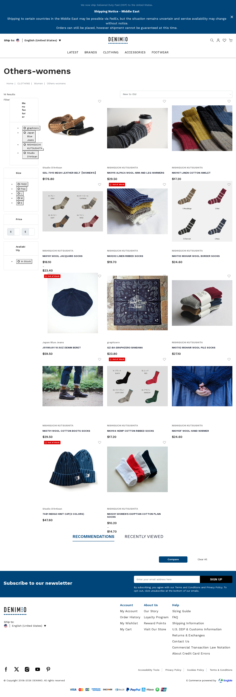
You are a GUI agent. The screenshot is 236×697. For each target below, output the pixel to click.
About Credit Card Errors (191, 653)
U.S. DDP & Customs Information (197, 629)
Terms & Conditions (221, 669)
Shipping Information (188, 623)
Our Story (151, 611)
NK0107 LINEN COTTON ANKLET (191, 172)
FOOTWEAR (160, 52)
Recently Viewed (144, 536)
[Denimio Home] (118, 40)
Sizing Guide (181, 611)
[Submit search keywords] (212, 41)
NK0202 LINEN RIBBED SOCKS (125, 256)
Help (175, 605)
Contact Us (180, 641)
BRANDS (90, 52)
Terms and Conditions (187, 587)
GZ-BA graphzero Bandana (125, 347)
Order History (130, 617)
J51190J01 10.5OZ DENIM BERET (62, 347)
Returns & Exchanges (188, 635)
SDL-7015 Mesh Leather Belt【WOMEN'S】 (70, 172)
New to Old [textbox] (129, 94)
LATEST (72, 52)
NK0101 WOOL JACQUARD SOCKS (63, 256)
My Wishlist (129, 623)
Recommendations (93, 536)
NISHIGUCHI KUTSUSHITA (122, 167)
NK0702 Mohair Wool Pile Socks (193, 347)
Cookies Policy (195, 669)
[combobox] (176, 94)
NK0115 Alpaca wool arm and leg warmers (135, 172)
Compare (173, 559)
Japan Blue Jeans (53, 342)
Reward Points (155, 623)
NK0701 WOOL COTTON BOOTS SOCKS (66, 430)
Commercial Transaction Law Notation (201, 647)
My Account (129, 611)
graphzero (113, 342)
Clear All (202, 559)
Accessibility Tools (148, 669)
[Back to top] (228, 676)
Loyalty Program (156, 617)
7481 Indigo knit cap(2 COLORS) (63, 514)
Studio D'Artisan (52, 167)
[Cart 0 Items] (230, 41)
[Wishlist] (99, 101)
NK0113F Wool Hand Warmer (190, 430)
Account (126, 605)
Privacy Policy (214, 587)
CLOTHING (111, 52)
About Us (151, 605)
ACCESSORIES (135, 52)
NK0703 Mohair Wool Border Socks (196, 256)
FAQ (175, 617)
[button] (218, 41)
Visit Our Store (155, 629)
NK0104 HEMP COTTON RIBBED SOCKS (130, 430)
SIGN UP (216, 579)
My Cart (126, 629)
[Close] (232, 17)
